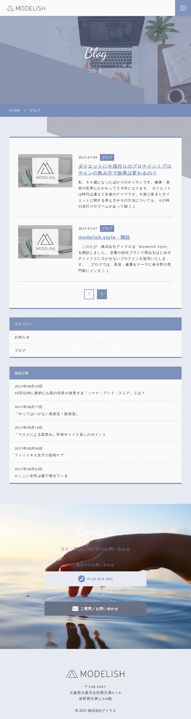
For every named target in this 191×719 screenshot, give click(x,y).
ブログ (20, 350)
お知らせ (22, 337)
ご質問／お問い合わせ (99, 608)
